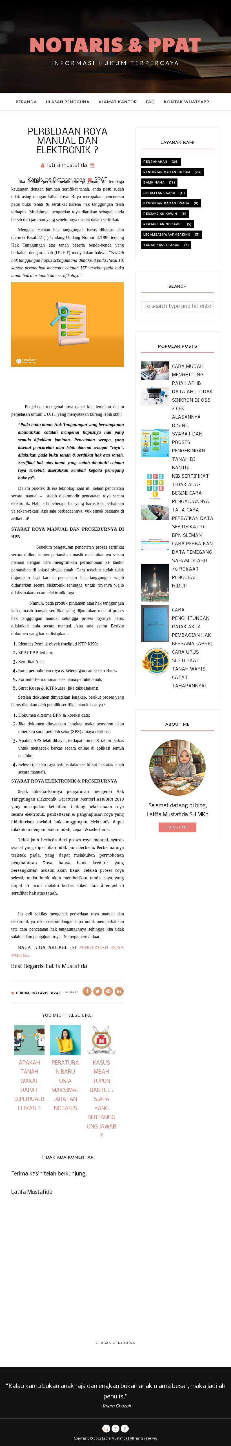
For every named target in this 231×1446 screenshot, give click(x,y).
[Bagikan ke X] (97, 991)
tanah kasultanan (161, 245)
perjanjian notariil (163, 224)
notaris (40, 993)
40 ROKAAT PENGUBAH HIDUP (185, 578)
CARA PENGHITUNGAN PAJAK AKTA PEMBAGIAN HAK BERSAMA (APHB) (192, 627)
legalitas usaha (159, 193)
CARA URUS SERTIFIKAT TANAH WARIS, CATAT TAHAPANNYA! (189, 669)
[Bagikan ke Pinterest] (108, 991)
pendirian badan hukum (166, 172)
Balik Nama (154, 182)
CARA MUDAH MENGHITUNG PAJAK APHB (188, 375)
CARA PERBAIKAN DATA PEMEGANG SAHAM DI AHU (192, 552)
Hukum (22, 993)
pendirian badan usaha (166, 203)
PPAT (56, 993)
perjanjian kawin (160, 214)
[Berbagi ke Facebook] (87, 991)
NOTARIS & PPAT (116, 43)
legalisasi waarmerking (166, 234)
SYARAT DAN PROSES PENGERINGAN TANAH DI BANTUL (188, 451)
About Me (177, 827)
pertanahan (155, 162)
